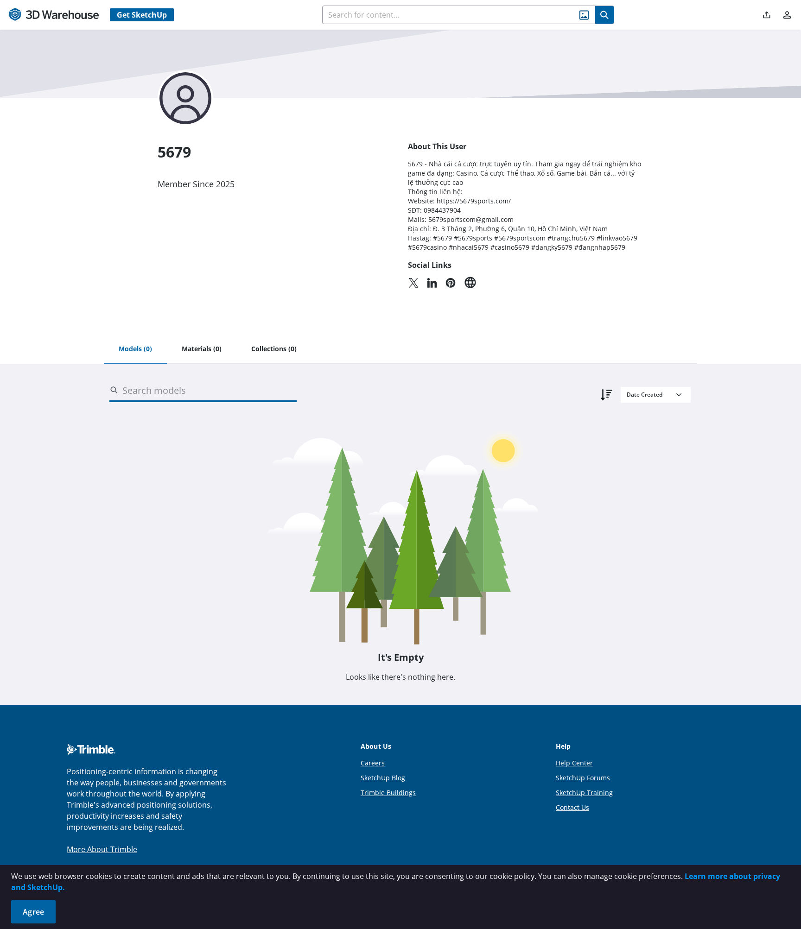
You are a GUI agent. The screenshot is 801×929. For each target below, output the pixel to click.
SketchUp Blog (383, 777)
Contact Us (572, 807)
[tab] (135, 349)
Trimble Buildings (388, 792)
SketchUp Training (584, 792)
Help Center (574, 762)
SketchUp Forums (583, 777)
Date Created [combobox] (644, 394)
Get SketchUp (142, 15)
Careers (373, 762)
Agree (33, 912)
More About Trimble (102, 849)
